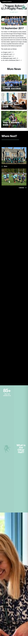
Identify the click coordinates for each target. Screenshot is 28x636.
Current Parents (7, 1)
